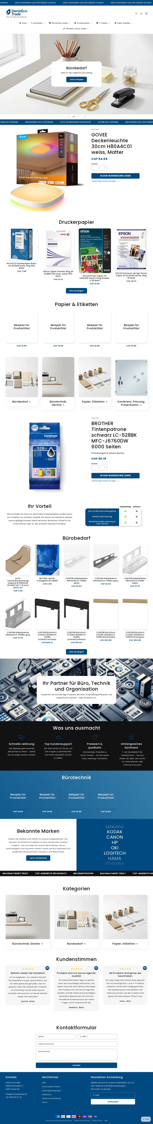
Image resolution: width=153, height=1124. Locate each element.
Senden (76, 1065)
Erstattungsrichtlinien (51, 1086)
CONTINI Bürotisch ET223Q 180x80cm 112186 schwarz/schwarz (47, 636)
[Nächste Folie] (78, 116)
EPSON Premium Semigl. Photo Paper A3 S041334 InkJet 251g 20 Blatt (131, 275)
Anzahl (94, 164)
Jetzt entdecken (38, 858)
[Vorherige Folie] (68, 116)
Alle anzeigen (76, 290)
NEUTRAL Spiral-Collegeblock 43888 (47, 579)
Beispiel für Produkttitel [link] (22, 327)
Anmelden (113, 1101)
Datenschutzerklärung (51, 1098)
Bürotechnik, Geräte (58, 403)
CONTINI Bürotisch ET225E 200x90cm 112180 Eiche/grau (135, 634)
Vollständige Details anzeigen (104, 181)
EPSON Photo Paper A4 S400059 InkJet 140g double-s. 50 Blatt (95, 278)
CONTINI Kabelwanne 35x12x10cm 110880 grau (18, 633)
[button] (136, 13)
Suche (44, 1102)
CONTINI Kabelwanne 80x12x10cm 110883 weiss (76, 580)
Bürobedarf (20, 401)
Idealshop (55, 1121)
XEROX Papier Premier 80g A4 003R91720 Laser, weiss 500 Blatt (58, 273)
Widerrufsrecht (97, 1120)
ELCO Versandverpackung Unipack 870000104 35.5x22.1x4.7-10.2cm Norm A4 (18, 583)
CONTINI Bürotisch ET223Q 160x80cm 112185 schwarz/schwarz (76, 636)
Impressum (47, 1094)
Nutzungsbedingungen (51, 1090)
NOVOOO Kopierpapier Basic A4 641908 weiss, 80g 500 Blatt (22, 265)
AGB (44, 1083)
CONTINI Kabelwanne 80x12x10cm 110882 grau (105, 579)
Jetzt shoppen (76, 80)
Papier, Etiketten (93, 401)
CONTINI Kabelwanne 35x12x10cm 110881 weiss (135, 580)
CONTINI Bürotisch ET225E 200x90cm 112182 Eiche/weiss (105, 634)
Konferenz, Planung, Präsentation (131, 403)
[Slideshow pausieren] (84, 116)
